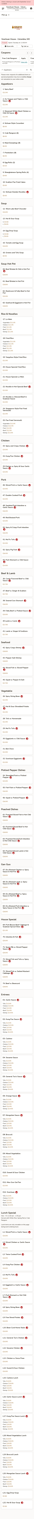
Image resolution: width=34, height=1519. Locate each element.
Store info (10, 46)
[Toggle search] (31, 70)
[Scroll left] (27, 52)
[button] (17, 91)
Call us (25, 46)
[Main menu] (3, 9)
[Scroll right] (31, 52)
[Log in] (31, 8)
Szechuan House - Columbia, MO (17, 7)
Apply (23, 58)
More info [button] (24, 62)
